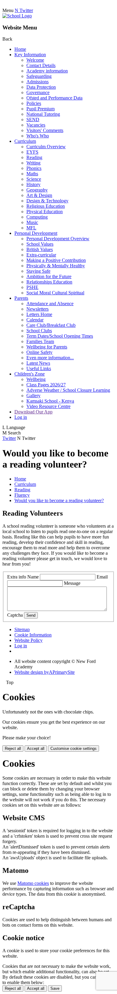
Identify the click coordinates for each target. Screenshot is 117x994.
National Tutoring (43, 114)
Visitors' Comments (44, 130)
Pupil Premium (40, 108)
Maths (32, 173)
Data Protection (41, 87)
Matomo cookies (33, 883)
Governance (38, 92)
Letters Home (39, 314)
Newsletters (37, 308)
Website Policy (28, 640)
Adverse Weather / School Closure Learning (68, 390)
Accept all (35, 748)
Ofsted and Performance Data (54, 97)
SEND (32, 119)
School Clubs (39, 330)
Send (30, 615)
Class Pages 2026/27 (46, 384)
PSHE (32, 287)
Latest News (38, 363)
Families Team (40, 341)
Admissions (37, 81)
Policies (33, 103)
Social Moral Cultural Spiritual (55, 292)
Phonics (33, 168)
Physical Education (44, 211)
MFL (31, 227)
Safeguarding (39, 76)
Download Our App (33, 411)
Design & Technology (47, 200)
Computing (37, 216)
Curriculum (25, 141)
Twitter (9, 438)
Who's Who (37, 135)
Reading (34, 157)
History (33, 184)
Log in (20, 417)
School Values (39, 244)
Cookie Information (33, 634)
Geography (37, 189)
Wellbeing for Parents (46, 346)
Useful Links (38, 368)
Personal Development (35, 233)
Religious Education (45, 206)
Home (20, 49)
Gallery (33, 395)
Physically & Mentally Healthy (55, 265)
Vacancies (35, 124)
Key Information (30, 54)
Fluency (22, 495)
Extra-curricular (41, 254)
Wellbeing (36, 379)
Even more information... (50, 357)
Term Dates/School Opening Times (59, 336)
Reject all (13, 748)
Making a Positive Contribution (56, 260)
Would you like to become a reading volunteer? (59, 500)
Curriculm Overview (46, 146)
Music (32, 222)
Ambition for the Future (48, 276)
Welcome (35, 60)
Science (33, 179)
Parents (21, 298)
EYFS (32, 152)
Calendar (35, 319)
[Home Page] (17, 15)
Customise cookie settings (73, 748)
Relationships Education (49, 281)
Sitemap (22, 629)
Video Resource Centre (48, 406)
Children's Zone (29, 373)
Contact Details (41, 65)
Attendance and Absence (50, 303)
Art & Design (39, 195)
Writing (33, 162)
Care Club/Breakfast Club (51, 325)
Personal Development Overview (57, 238)
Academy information (47, 70)
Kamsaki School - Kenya (50, 400)
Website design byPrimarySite (44, 672)
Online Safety (39, 352)
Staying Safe (38, 271)
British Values (39, 249)
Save (54, 988)
